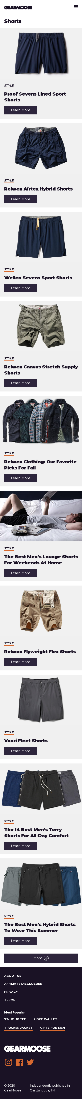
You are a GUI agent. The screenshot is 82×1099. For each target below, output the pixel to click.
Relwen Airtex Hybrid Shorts (38, 189)
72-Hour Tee (15, 1019)
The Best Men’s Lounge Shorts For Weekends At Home (41, 560)
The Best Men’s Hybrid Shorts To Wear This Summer (39, 927)
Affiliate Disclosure (23, 984)
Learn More (24, 111)
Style (9, 85)
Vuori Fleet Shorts (26, 741)
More (37, 958)
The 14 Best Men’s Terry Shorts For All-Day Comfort (36, 833)
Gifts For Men (52, 1028)
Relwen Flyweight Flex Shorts (40, 651)
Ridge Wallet (45, 1019)
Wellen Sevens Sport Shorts (38, 278)
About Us (12, 976)
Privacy (11, 992)
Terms (9, 1000)
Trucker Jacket (18, 1028)
